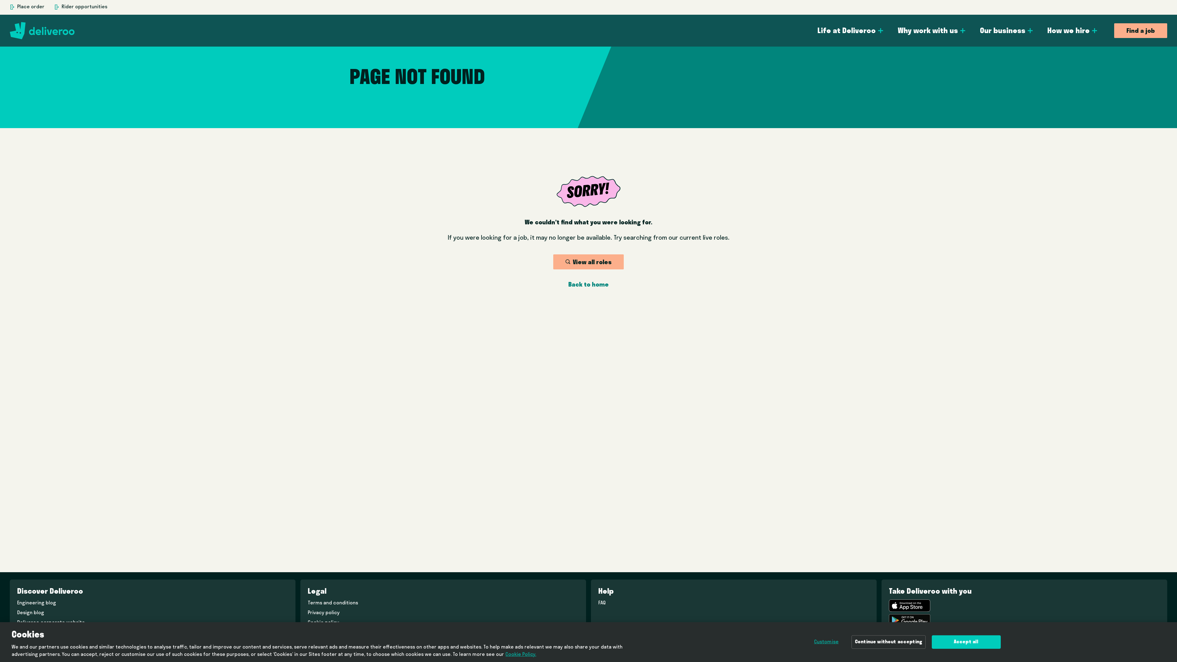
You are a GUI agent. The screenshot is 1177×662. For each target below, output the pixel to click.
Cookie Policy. (520, 654)
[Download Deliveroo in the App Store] (909, 605)
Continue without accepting (888, 641)
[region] (588, 642)
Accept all (966, 641)
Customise (826, 641)
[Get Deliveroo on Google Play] (909, 620)
